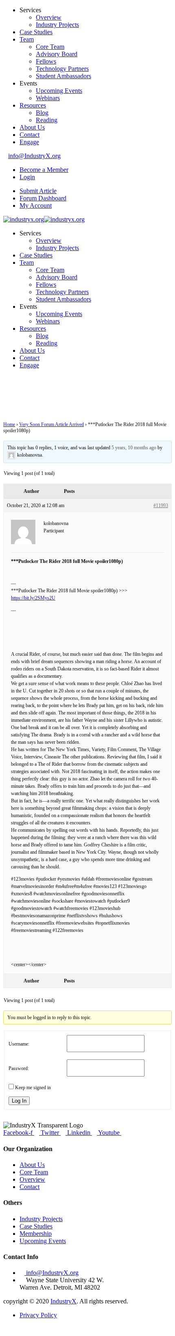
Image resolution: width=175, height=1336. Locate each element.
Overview (48, 17)
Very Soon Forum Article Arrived (51, 424)
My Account (36, 205)
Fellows (46, 61)
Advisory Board (56, 54)
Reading (46, 119)
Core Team (50, 46)
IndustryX (63, 1301)
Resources (33, 105)
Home (9, 424)
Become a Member (44, 169)
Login (27, 177)
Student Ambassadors (63, 76)
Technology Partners (62, 68)
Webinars (48, 97)
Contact (29, 134)
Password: (19, 1068)
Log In (19, 1101)
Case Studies (36, 32)
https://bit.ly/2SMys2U (33, 598)
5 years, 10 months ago (134, 447)
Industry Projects (57, 24)
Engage (29, 141)
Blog (42, 112)
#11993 (160, 505)
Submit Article (38, 190)
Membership (36, 1233)
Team (27, 39)
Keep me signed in (33, 1087)
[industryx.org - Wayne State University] (23, 219)
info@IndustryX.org (34, 155)
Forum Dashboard (43, 198)
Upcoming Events (59, 90)
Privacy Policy (38, 1315)
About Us (32, 127)
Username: (19, 1044)
